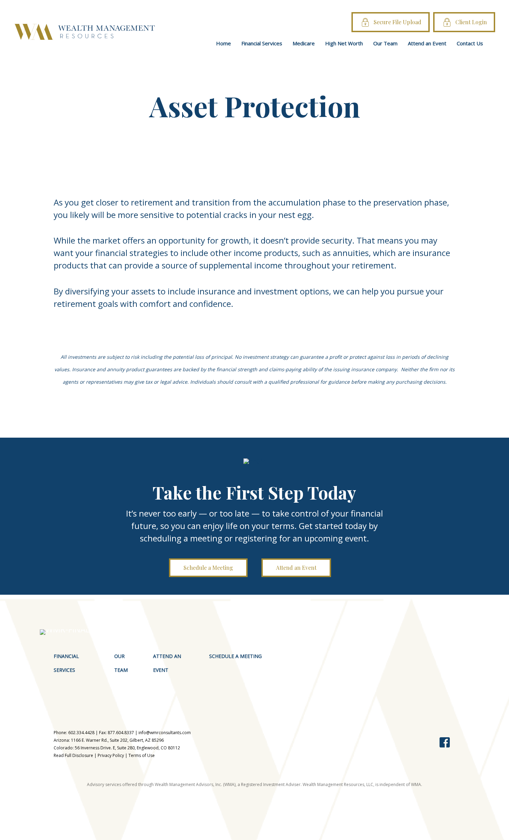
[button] (208, 567)
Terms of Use (141, 755)
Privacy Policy (111, 755)
